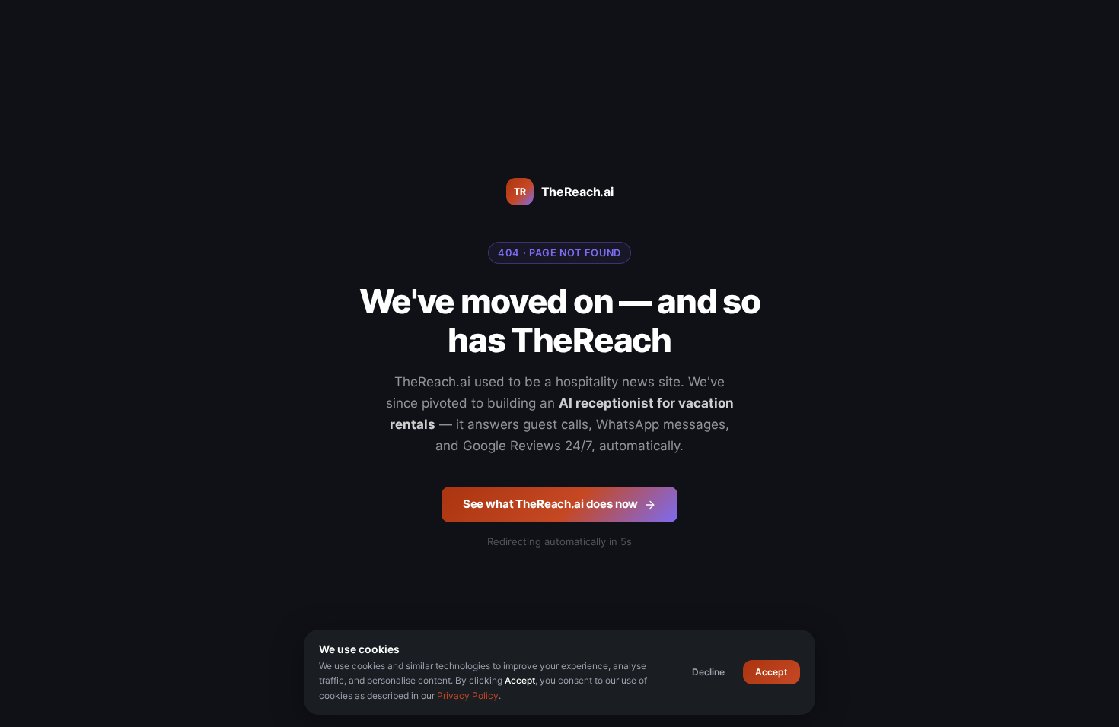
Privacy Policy (468, 695)
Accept (771, 672)
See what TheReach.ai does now (551, 504)
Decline (708, 672)
